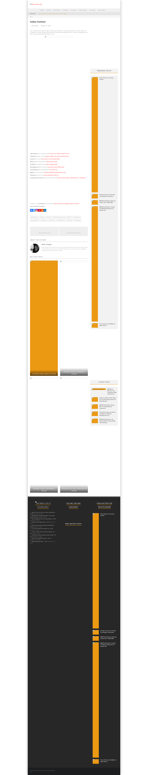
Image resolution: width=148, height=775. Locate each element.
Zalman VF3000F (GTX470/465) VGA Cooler (55, 172)
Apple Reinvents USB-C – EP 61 (39, 541)
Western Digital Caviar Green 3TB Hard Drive (57, 156)
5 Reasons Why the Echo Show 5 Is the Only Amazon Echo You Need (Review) (107, 399)
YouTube (101, 10)
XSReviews (77, 220)
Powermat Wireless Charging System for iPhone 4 (66, 203)
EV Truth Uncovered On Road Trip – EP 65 (42, 528)
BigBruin (42, 217)
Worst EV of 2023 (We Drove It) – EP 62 (41, 538)
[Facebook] (31, 210)
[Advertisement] (59, 190)
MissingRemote (35, 220)
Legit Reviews (76, 217)
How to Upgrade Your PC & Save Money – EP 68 (44, 519)
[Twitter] (34, 210)
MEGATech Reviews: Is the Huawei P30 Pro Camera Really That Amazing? (107, 421)
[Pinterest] (39, 210)
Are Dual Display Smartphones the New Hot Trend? (53, 13)
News (49, 10)
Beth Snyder (35, 25)
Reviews (56, 10)
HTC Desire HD (53, 169)
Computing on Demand (59, 217)
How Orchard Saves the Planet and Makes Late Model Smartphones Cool (107, 414)
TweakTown (70, 220)
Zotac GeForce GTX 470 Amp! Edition (50, 159)
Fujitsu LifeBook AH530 (51, 164)
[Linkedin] (45, 210)
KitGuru (69, 217)
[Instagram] (36, 210)
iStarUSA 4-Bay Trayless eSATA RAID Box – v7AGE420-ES (71, 178)
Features (83, 10)
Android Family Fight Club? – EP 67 (40, 522)
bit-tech (49, 217)
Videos (65, 10)
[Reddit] (42, 210)
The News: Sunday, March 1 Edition (44, 374)
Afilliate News (34, 217)
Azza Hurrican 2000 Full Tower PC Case (59, 153)
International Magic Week (73, 232)
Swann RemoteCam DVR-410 (51, 175)
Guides (74, 10)
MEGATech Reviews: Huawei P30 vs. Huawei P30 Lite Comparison (106, 406)
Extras (92, 10)
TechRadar (43, 220)
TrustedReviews (61, 220)
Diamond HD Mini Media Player (56, 167)
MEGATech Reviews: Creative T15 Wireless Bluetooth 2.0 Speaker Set (107, 208)
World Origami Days (44, 232)
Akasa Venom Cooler (52, 161)
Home (42, 10)
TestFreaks (51, 220)
